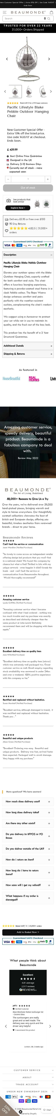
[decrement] (8, 179)
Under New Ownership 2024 (27, 1091)
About (27, 1077)
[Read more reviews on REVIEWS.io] (28, 990)
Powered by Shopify (28, 1113)
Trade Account (27, 1084)
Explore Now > (18, 207)
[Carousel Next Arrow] (49, 59)
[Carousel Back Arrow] (7, 59)
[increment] (48, 179)
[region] (28, 1026)
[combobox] (28, 18)
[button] (45, 18)
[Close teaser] (20, 1112)
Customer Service (27, 1070)
